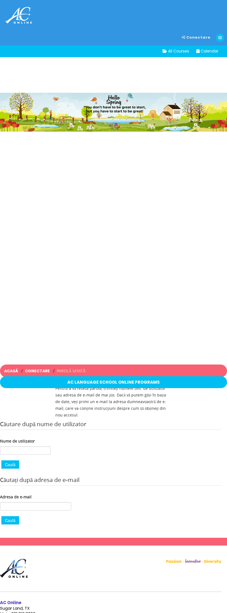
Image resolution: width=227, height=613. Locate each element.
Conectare (198, 37)
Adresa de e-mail (16, 496)
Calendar (209, 51)
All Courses (178, 51)
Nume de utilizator (17, 441)
